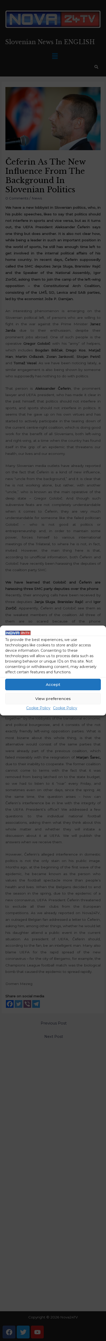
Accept (53, 684)
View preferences (53, 698)
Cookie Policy (38, 708)
